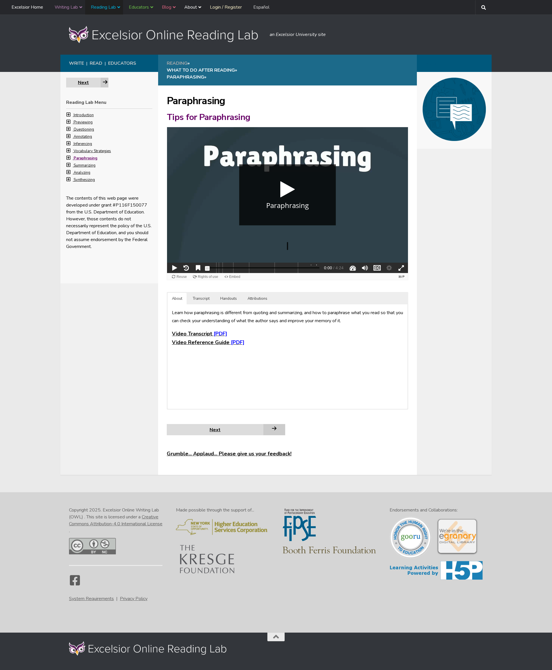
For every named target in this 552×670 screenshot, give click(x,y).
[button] (70, 115)
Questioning (84, 129)
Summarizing (84, 165)
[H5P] (436, 579)
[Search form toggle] (484, 7)
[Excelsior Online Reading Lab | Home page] (166, 34)
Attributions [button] (257, 298)
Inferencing (83, 143)
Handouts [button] (228, 298)
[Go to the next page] (274, 429)
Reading (177, 63)
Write (76, 63)
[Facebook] (74, 583)
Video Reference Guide (200, 342)
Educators (122, 63)
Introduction (84, 115)
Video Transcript (192, 333)
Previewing (83, 122)
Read (96, 63)
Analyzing (82, 172)
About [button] (177, 298)
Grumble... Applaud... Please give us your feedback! (229, 453)
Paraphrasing (85, 158)
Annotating (83, 136)
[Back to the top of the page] (276, 637)
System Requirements (91, 598)
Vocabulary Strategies (92, 151)
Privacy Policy (133, 598)
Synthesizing (84, 179)
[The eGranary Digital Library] (457, 554)
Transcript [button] (201, 298)
